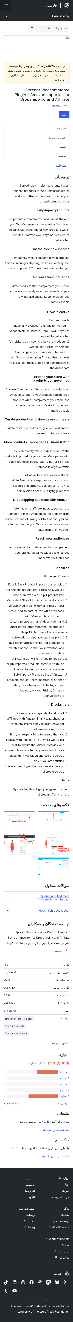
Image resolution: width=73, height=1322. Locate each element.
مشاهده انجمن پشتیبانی (55, 1130)
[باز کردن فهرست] (5, 5)
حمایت (29, 1221)
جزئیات (61, 128)
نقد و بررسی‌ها (57, 137)
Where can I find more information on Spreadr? (53, 897)
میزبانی (65, 1191)
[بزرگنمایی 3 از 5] (64, 838)
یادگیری (64, 1208)
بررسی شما (62, 1103)
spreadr (56, 105)
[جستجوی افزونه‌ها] (31, 28)
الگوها (31, 1197)
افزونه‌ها (30, 1191)
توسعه (62, 155)
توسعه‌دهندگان (61, 1221)
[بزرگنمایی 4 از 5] (30, 838)
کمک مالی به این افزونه (55, 1156)
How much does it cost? (53, 910)
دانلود (64, 114)
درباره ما (64, 1178)
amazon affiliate (13, 1018)
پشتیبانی (61, 165)
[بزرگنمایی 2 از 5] (30, 815)
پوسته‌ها (30, 1184)
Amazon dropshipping (16, 1033)
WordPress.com (57, 1239)
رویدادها (30, 1215)
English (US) (11, 1010)
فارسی (57, 1273)
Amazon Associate (14, 1026)
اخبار (66, 1184)
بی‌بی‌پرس (61, 1251)
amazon (28, 1018)
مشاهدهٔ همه (11, 1103)
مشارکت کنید (27, 1208)
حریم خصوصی (60, 1197)
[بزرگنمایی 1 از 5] (64, 815)
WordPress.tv (58, 1227)
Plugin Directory (60, 15)
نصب (63, 146)
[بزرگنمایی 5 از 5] (64, 862)
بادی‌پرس (62, 1257)
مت (65, 1245)
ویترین (31, 1178)
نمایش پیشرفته (60, 1043)
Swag (29, 1227)
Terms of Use (60, 794)
